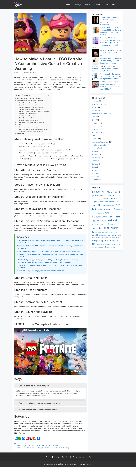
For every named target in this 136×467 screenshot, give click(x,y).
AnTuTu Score (97, 104)
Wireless (102, 247)
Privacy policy (76, 457)
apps (97, 205)
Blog (93, 120)
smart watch (116, 237)
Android (95, 101)
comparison (102, 209)
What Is (96, 126)
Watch (94, 173)
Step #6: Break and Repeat (27, 113)
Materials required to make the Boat (29, 98)
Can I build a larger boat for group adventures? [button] (40, 403)
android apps (113, 198)
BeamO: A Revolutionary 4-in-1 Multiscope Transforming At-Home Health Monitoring (42, 448)
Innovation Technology (100, 142)
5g (96, 191)
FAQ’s (19, 125)
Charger (95, 129)
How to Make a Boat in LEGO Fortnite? (30, 100)
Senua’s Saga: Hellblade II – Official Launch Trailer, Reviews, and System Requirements (49, 251)
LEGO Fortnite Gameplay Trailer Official (30, 122)
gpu (109, 212)
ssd (104, 244)
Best (93, 117)
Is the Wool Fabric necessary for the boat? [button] (38, 410)
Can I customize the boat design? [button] (34, 386)
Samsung (95, 154)
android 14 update (105, 195)
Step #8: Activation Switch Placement (30, 118)
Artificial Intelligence (99, 114)
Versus (94, 170)
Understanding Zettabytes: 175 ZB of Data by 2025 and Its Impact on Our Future (110, 76)
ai (105, 191)
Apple (68, 4)
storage (108, 244)
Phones (95, 148)
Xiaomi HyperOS (110, 247)
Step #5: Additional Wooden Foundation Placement (34, 111)
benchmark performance (109, 205)
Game (106, 4)
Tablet (94, 167)
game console (99, 213)
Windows (95, 180)
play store (109, 232)
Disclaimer (65, 457)
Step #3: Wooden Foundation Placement (31, 107)
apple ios (113, 202)
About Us (48, 457)
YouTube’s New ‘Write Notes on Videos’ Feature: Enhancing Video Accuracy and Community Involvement (106, 68)
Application (96, 110)
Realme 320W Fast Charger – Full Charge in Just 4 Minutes (110, 53)
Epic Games (73, 84)
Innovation (97, 4)
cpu (111, 209)
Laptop (103, 221)
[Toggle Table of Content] (48, 95)
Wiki (113, 4)
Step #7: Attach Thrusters (27, 116)
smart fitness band (107, 237)
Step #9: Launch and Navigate (28, 120)
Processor (95, 151)
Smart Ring (96, 158)
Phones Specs (55, 464)
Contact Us (87, 457)
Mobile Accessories (99, 145)
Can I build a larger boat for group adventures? (33, 129)
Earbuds (95, 132)
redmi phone (111, 235)
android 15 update (99, 199)
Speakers (95, 161)
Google (94, 139)
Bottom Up (20, 133)
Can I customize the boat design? (29, 127)
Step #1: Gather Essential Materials (29, 103)
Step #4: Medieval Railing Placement (30, 109)
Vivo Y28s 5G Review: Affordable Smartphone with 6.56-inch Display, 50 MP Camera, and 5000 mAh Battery (107, 42)
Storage (95, 164)
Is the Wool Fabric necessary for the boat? (32, 131)
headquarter (103, 216)
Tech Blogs (77, 4)
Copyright (56, 457)
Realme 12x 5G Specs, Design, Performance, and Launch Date (40, 271)
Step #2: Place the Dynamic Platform (30, 105)
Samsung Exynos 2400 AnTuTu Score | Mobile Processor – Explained (37, 445)
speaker (99, 244)
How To (87, 4)
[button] (119, 4)
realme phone (103, 235)
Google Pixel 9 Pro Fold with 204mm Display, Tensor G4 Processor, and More (110, 60)
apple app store (100, 201)
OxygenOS (101, 232)
